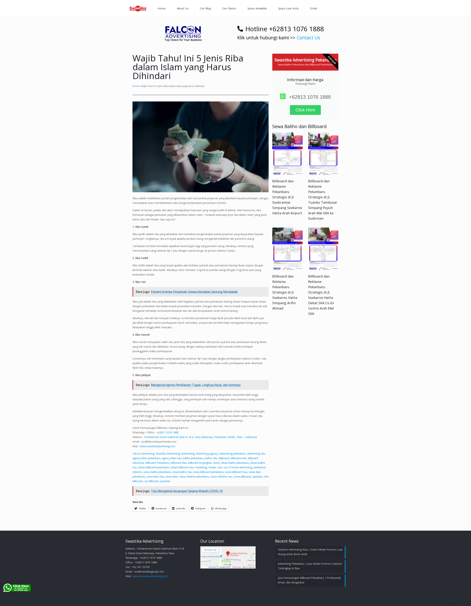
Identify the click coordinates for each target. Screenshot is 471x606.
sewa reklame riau (221, 476)
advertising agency (207, 453)
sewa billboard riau (236, 472)
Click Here (305, 110)
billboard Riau (179, 462)
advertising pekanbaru (232, 453)
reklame (137, 472)
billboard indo (239, 458)
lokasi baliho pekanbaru (235, 462)
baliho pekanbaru (193, 458)
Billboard (224, 458)
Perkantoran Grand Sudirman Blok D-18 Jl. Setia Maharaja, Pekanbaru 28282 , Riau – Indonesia (200, 437)
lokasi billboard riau (182, 467)
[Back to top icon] (456, 600)
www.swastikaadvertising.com (158, 446)
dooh (216, 462)
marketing (201, 467)
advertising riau (256, 453)
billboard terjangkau (200, 462)
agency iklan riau (171, 458)
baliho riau (211, 458)
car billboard (151, 481)
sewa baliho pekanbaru (157, 472)
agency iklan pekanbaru (146, 458)
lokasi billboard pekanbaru (153, 467)
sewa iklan (171, 476)
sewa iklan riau (155, 476)
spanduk (257, 476)
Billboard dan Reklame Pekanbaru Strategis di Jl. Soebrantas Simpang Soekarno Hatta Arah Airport (287, 197)
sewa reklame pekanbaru (194, 476)
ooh (219, 467)
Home (135, 86)
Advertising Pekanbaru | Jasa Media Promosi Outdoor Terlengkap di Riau (310, 566)
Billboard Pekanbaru (157, 462)
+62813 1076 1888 (167, 432)
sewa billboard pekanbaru (208, 472)
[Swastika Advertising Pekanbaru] (137, 8)
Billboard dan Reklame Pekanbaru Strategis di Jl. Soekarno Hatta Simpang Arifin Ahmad (284, 292)
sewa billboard (242, 476)
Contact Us (308, 37)
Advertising (187, 453)
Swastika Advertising (168, 453)
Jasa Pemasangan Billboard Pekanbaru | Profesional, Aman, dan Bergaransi (309, 580)
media (212, 467)
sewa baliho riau (182, 472)
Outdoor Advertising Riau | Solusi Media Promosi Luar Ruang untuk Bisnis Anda (310, 552)
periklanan (260, 467)
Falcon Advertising (143, 453)
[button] (183, 32)
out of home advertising (238, 467)
